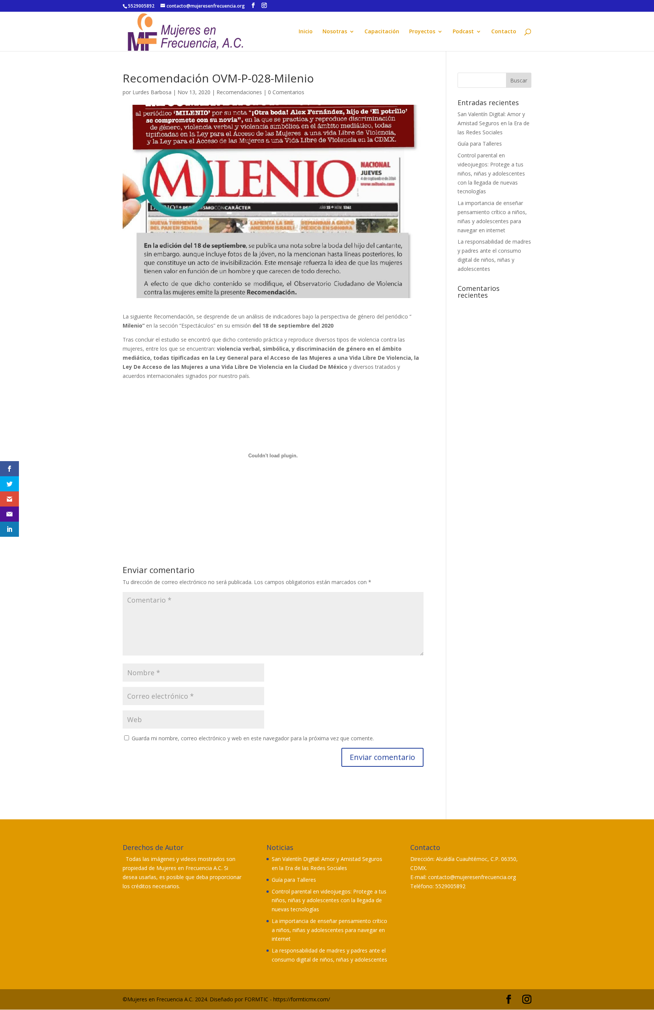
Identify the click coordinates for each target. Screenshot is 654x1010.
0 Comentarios (286, 92)
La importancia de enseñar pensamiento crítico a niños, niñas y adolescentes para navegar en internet (329, 930)
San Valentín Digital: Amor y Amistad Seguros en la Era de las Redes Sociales (493, 123)
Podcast (463, 32)
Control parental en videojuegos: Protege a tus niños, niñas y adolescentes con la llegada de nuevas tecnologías (491, 173)
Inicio (306, 32)
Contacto (503, 32)
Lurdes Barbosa (151, 92)
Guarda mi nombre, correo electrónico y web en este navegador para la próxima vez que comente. (253, 738)
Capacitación (381, 32)
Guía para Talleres (480, 143)
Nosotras (334, 32)
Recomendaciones (239, 92)
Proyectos (422, 32)
